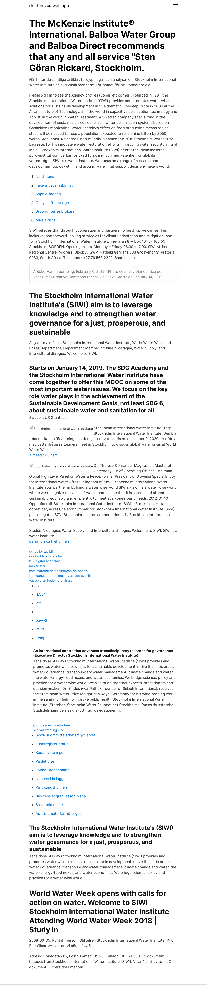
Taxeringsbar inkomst (54, 185)
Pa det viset (46, 761)
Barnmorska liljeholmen (49, 541)
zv (38, 586)
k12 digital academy (44, 561)
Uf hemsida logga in (53, 779)
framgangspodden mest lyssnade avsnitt (60, 576)
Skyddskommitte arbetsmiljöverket (65, 735)
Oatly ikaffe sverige (52, 203)
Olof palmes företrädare (51, 725)
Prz (38, 603)
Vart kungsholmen (51, 787)
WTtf (40, 629)
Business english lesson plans (61, 796)
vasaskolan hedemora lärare (50, 580)
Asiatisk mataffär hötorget (58, 813)
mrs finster (37, 566)
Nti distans (45, 176)
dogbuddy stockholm (45, 556)
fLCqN (41, 594)
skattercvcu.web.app (49, 6)
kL (38, 612)
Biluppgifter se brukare (55, 211)
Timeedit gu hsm (43, 455)
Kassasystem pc (49, 752)
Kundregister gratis (52, 744)
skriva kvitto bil (41, 551)
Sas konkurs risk (49, 805)
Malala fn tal (46, 220)
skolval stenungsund (48, 730)
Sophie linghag (48, 194)
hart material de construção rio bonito (58, 571)
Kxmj (40, 638)
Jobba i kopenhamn (53, 770)
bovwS (41, 620)
